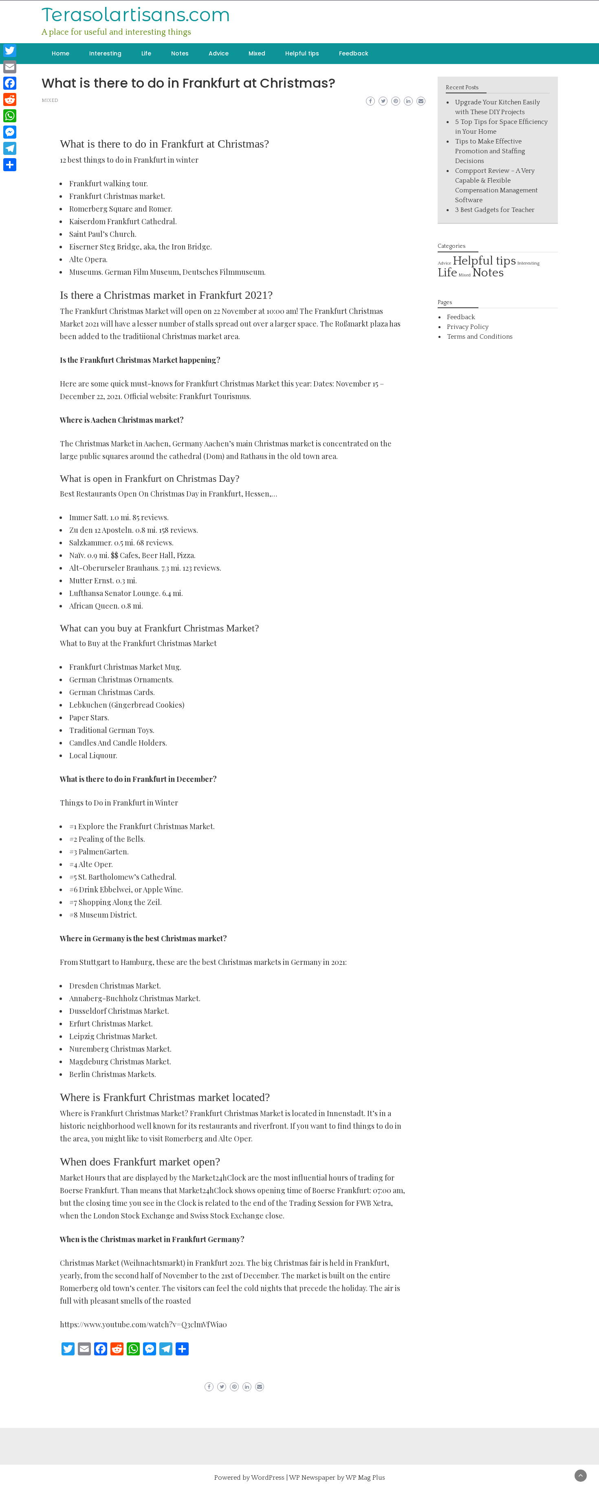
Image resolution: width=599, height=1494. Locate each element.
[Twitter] (10, 50)
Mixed (257, 53)
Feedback (353, 53)
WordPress (267, 1477)
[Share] (10, 165)
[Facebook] (10, 83)
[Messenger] (10, 132)
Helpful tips (302, 53)
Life (146, 53)
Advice (219, 53)
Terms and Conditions (480, 336)
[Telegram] (10, 148)
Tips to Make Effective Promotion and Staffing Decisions (490, 151)
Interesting (105, 53)
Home (60, 53)
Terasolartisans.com (136, 14)
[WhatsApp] (10, 116)
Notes (180, 53)
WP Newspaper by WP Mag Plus (337, 1477)
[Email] (10, 67)
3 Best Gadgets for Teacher (495, 210)
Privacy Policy (468, 327)
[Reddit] (10, 99)
